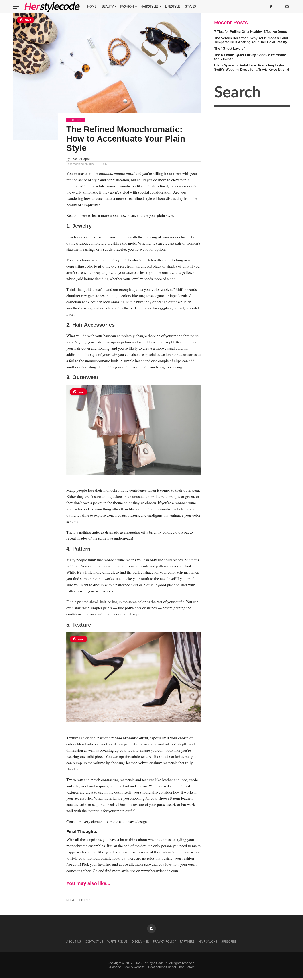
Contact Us (94, 941)
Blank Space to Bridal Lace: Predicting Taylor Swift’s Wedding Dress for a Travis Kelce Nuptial (251, 67)
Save (28, 20)
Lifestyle (172, 6)
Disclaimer (140, 941)
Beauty (108, 6)
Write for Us (117, 941)
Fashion (127, 6)
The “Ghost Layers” (229, 48)
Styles (190, 6)
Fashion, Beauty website (127, 967)
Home (91, 6)
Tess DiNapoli (80, 159)
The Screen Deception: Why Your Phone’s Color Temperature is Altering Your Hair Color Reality (251, 40)
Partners (187, 941)
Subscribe (229, 941)
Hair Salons (208, 941)
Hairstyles (149, 6)
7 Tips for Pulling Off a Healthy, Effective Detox (250, 31)
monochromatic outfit (117, 173)
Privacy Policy (164, 941)
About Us (73, 941)
